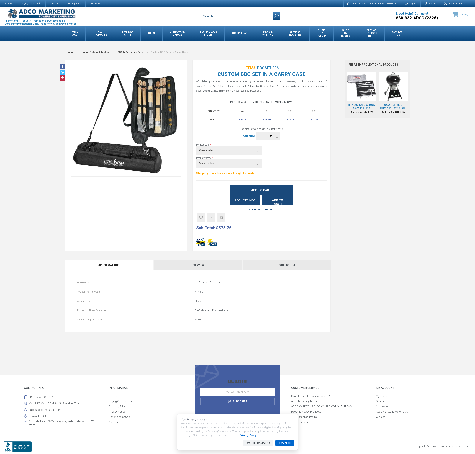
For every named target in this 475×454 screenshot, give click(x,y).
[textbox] (232, 16)
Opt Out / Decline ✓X (258, 443)
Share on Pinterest (62, 78)
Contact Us (286, 265)
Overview (197, 265)
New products (299, 422)
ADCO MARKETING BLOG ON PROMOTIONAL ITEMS (321, 406)
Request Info (245, 200)
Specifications (108, 265)
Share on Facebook (62, 66)
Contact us (95, 3)
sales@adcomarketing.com (45, 409)
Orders (380, 401)
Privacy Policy (248, 435)
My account (383, 396)
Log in (413, 3)
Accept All (285, 443)
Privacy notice (117, 411)
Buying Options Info (31, 3)
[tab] (109, 265)
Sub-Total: (205, 228)
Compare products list (460, 3)
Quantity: (249, 136)
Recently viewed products (306, 411)
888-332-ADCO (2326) (41, 397)
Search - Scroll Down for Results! (310, 396)
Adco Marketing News (304, 401)
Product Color (203, 144)
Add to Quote (277, 202)
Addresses (382, 406)
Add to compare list (211, 217)
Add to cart (261, 190)
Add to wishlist (201, 217)
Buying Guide (74, 3)
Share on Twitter (62, 72)
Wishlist (380, 416)
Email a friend (221, 217)
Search (276, 16)
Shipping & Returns (120, 406)
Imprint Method (204, 158)
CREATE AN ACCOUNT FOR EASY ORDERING (374, 3)
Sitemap (113, 396)
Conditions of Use (119, 416)
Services (8, 3)
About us (54, 3)
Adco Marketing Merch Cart (392, 411)
